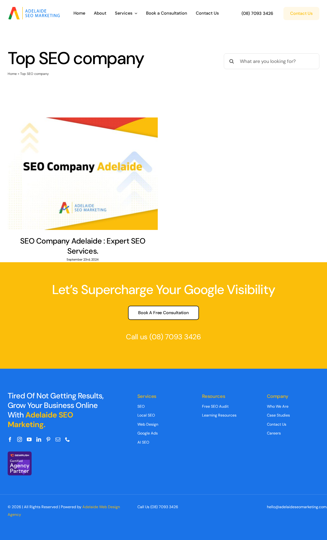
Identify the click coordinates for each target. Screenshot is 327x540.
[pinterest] (48, 439)
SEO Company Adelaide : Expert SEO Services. (82, 246)
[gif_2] (35, 9)
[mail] (58, 439)
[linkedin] (38, 439)
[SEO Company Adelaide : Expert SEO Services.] (83, 173)
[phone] (67, 439)
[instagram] (19, 439)
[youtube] (29, 439)
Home (12, 74)
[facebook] (10, 439)
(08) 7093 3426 (175, 336)
